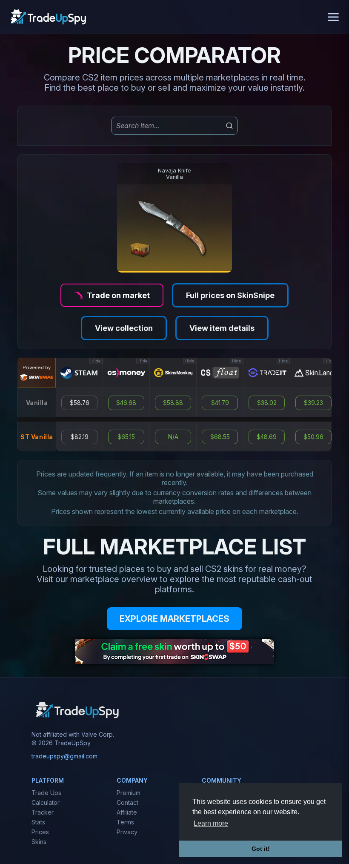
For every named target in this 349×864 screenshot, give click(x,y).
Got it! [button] (261, 848)
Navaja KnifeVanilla (174, 173)
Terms (125, 822)
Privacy (127, 831)
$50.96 (313, 436)
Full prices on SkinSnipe (230, 295)
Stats (38, 822)
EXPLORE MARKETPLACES (174, 619)
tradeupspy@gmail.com (64, 756)
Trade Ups (46, 792)
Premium (128, 792)
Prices (40, 831)
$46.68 (126, 402)
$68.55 (220, 436)
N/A (173, 436)
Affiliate (127, 812)
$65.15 (126, 436)
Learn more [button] (211, 823)
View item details (222, 328)
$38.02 (267, 402)
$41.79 (220, 402)
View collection (124, 328)
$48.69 (267, 436)
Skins (38, 841)
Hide (96, 361)
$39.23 (313, 402)
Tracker (42, 812)
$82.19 (80, 436)
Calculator (45, 802)
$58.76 (79, 402)
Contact (127, 802)
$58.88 (173, 402)
